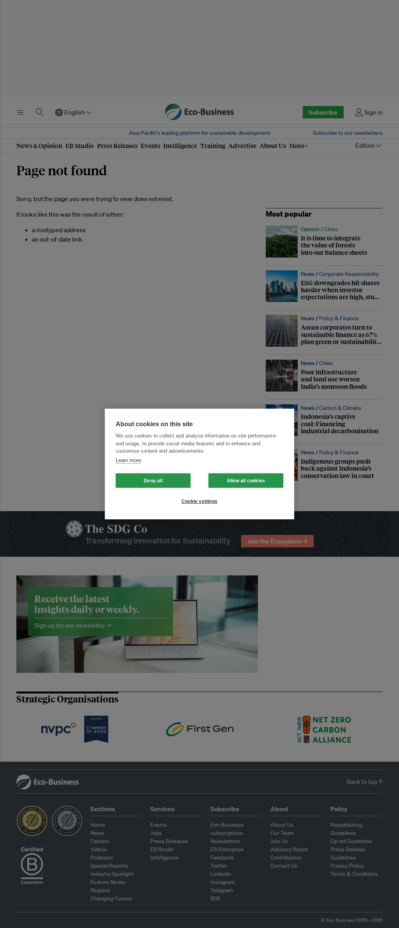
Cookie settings (199, 501)
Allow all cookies (246, 480)
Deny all (153, 480)
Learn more (128, 460)
